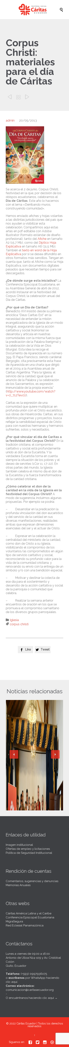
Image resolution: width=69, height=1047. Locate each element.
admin (10, 120)
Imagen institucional (19, 845)
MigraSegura (14, 921)
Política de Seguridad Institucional (29, 853)
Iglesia (14, 620)
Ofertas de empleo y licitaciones (28, 849)
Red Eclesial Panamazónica (25, 925)
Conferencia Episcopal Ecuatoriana (30, 917)
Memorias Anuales (18, 885)
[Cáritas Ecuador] (36, 9)
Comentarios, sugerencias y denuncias (32, 881)
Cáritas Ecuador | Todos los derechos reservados (39, 1025)
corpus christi (19, 624)
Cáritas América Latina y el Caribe (28, 913)
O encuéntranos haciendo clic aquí (30, 998)
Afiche (42, 239)
